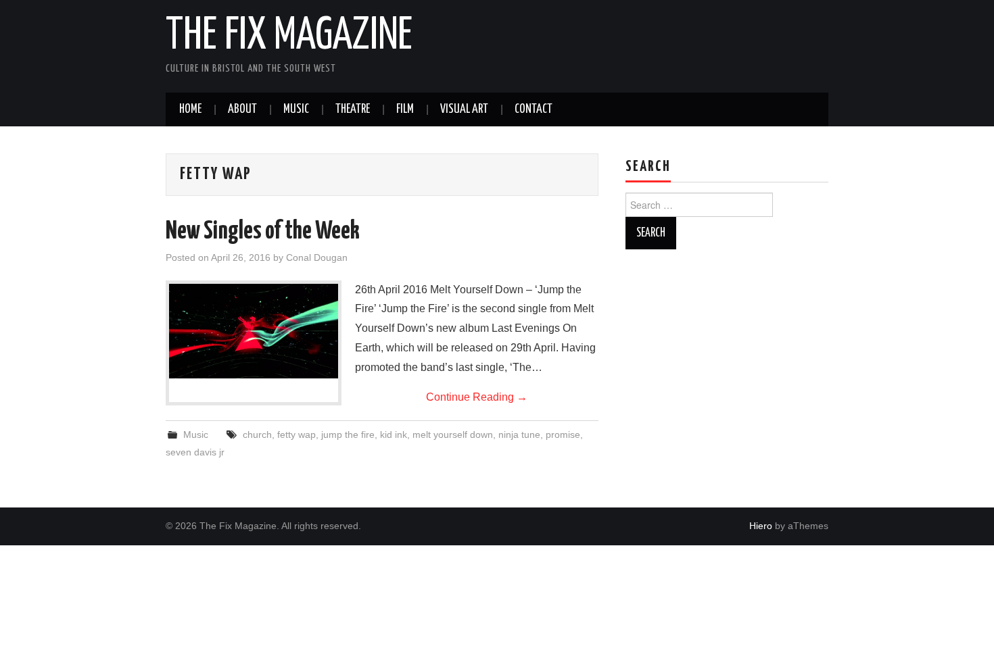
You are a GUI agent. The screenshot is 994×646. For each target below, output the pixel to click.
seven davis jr (195, 452)
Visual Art (464, 109)
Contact (533, 109)
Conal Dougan (317, 257)
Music (296, 109)
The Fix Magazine (289, 36)
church (257, 434)
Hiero (760, 525)
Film (405, 109)
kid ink (393, 434)
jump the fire (348, 434)
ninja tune (519, 434)
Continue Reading (476, 397)
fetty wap (296, 434)
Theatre (352, 109)
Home (190, 109)
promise (563, 434)
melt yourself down (452, 434)
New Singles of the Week (263, 232)
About (242, 109)
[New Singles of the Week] (253, 331)
